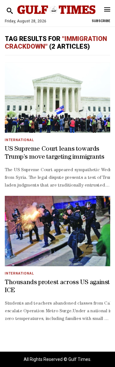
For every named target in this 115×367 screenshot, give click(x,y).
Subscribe (101, 21)
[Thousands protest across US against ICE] (57, 231)
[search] (10, 11)
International (19, 140)
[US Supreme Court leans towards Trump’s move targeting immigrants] (57, 97)
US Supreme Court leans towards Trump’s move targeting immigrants (54, 153)
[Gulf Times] (56, 16)
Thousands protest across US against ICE (57, 287)
